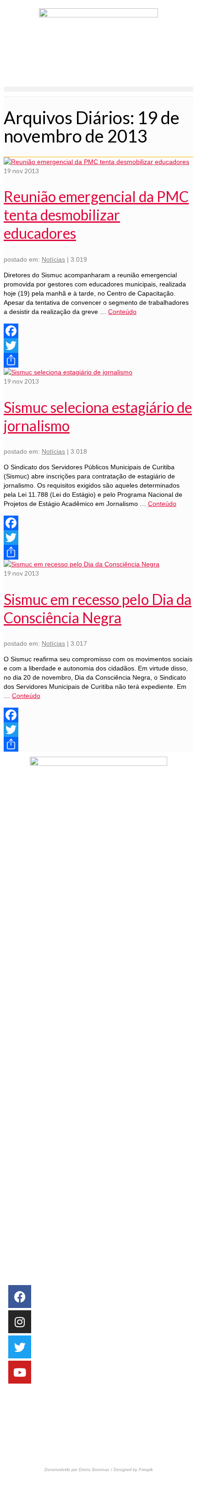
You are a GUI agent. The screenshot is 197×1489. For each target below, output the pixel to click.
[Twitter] (98, 345)
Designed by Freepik (133, 1469)
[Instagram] (19, 1321)
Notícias (53, 259)
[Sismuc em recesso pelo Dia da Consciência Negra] (81, 564)
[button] (98, 89)
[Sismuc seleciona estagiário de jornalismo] (68, 372)
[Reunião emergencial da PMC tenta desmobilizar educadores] (96, 161)
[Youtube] (19, 1372)
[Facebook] (98, 331)
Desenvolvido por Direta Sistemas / (79, 1469)
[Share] (98, 360)
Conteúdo (122, 311)
